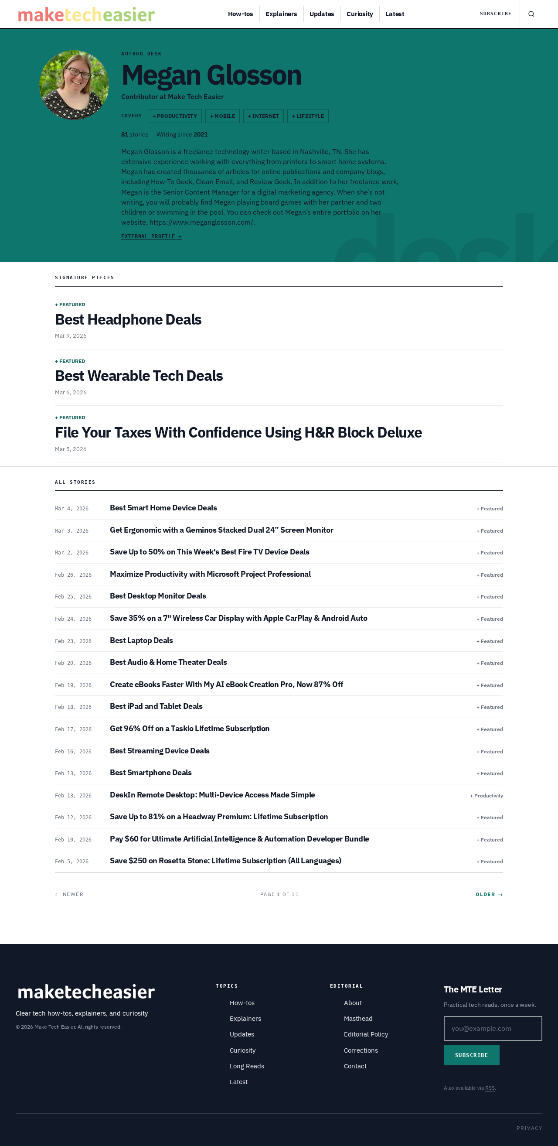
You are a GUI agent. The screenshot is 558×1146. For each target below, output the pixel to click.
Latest (395, 14)
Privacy (529, 1128)
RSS (490, 1087)
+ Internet (263, 116)
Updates (322, 14)
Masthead (358, 1018)
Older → (489, 894)
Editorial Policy (366, 1034)
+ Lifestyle (308, 116)
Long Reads (247, 1066)
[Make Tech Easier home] (88, 14)
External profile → (151, 236)
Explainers (281, 14)
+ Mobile (222, 116)
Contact (355, 1066)
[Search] (531, 14)
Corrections (361, 1050)
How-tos (240, 14)
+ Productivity (175, 116)
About (353, 1003)
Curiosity (360, 14)
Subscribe (496, 14)
